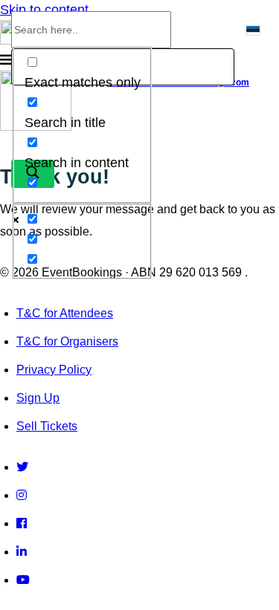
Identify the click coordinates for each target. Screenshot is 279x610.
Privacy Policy (54, 369)
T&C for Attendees (64, 313)
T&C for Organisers (67, 341)
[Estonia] (255, 34)
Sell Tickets (46, 426)
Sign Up (38, 398)
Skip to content (44, 9)
